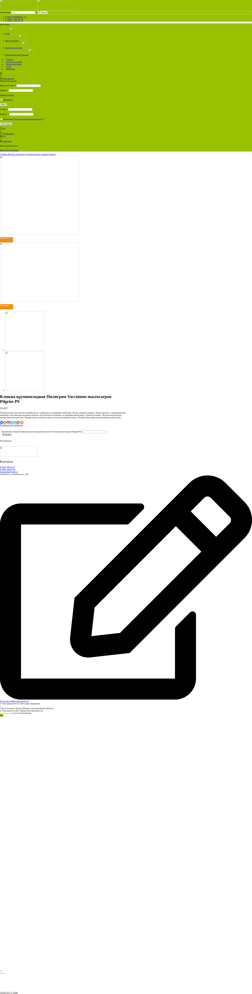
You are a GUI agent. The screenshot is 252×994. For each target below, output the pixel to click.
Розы (7, 34)
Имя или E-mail (8, 85)
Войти (3, 105)
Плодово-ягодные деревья (17, 55)
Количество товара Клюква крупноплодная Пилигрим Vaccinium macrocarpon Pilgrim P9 (41, 432)
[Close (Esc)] (1, 971)
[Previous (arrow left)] (1, 973)
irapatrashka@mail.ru (9, 472)
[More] (22, 422)
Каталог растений (16, 154)
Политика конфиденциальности (14, 701)
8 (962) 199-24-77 (7, 467)
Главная (3, 154)
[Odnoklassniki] (5, 422)
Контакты (10, 69)
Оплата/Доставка (13, 64)
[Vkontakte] (1, 422)
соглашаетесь (6, 713)
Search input (5, 12)
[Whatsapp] (14, 422)
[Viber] (18, 422)
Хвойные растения (13, 48)
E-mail (4, 109)
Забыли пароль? (7, 95)
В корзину (7, 435)
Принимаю (23, 119)
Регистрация (6, 124)
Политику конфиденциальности (28, 119)
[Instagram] (8, 422)
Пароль (4, 90)
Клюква (52, 154)
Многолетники (12, 41)
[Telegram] (11, 422)
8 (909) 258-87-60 (7, 469)
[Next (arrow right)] (4, 973)
